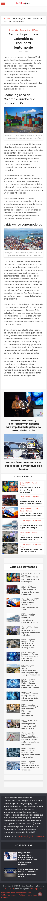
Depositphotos (36, 889)
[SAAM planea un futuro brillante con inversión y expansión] (14, 589)
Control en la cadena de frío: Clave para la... (31, 550)
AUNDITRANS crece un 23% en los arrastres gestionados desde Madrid (28, 873)
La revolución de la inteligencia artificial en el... (30, 658)
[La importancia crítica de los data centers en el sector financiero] (14, 696)
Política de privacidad (28, 895)
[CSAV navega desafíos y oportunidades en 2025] (14, 602)
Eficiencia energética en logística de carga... (31, 526)
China (23, 733)
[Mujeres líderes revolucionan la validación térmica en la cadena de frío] (14, 683)
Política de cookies (9, 895)
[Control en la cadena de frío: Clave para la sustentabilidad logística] (14, 643)
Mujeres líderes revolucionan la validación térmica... (30, 685)
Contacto (5, 897)
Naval (34, 483)
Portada (7, 18)
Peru (29, 692)
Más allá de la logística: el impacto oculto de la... (30, 754)
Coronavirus (25, 30)
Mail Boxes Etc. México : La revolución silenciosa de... (27, 712)
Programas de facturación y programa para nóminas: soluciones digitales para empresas (27, 859)
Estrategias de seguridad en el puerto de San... (28, 726)
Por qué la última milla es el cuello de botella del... (30, 741)
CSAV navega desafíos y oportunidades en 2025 (31, 514)
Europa (28, 509)
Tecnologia (26, 694)
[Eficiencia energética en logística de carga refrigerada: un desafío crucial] (14, 617)
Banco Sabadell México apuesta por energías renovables (30, 672)
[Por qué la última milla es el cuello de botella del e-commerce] (14, 736)
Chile (22, 483)
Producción (26, 654)
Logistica (35, 497)
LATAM (35, 30)
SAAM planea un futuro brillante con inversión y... (31, 502)
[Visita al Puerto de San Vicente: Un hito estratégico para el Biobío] (14, 577)
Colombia (13, 30)
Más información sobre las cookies (16, 892)
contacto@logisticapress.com (31, 836)
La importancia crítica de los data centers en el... (29, 698)
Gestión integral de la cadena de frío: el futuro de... (30, 767)
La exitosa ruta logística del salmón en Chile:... (31, 538)
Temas (22, 485)
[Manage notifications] (40, 894)
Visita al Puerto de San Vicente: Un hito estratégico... (30, 489)
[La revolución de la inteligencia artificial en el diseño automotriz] (14, 656)
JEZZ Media (9, 889)
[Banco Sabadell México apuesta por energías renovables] (14, 668)
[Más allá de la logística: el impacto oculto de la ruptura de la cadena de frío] (14, 752)
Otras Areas (26, 737)
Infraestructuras (27, 665)
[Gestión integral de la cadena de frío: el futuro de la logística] (14, 765)
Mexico (38, 521)
